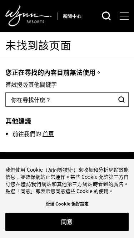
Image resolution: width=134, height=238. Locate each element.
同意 (67, 221)
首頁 (48, 133)
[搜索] (106, 15)
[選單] (124, 16)
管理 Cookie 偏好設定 (67, 204)
